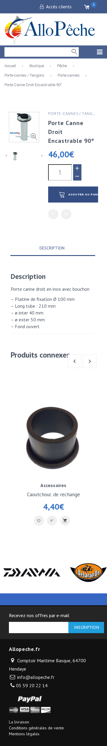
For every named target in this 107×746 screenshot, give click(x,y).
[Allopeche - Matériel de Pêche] (50, 28)
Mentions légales (24, 733)
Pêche (62, 66)
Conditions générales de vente (36, 728)
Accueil (10, 66)
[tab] (52, 248)
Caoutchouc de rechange (53, 494)
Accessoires (53, 485)
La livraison (19, 722)
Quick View (65, 521)
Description (52, 248)
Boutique (36, 66)
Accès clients (59, 7)
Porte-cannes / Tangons (24, 75)
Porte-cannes (69, 75)
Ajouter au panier (83, 194)
